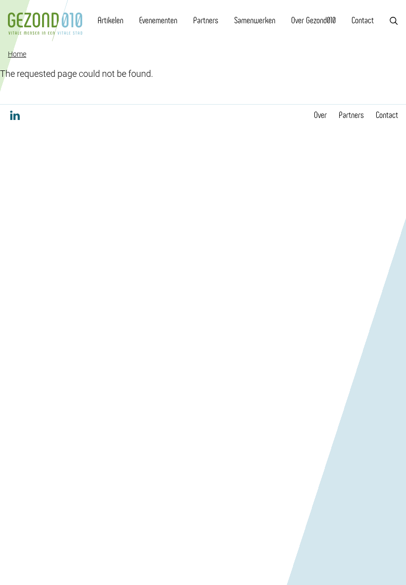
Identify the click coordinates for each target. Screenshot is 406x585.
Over (320, 115)
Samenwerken (254, 20)
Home (17, 54)
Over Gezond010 (313, 20)
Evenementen (158, 20)
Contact (363, 20)
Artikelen (110, 20)
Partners (205, 20)
